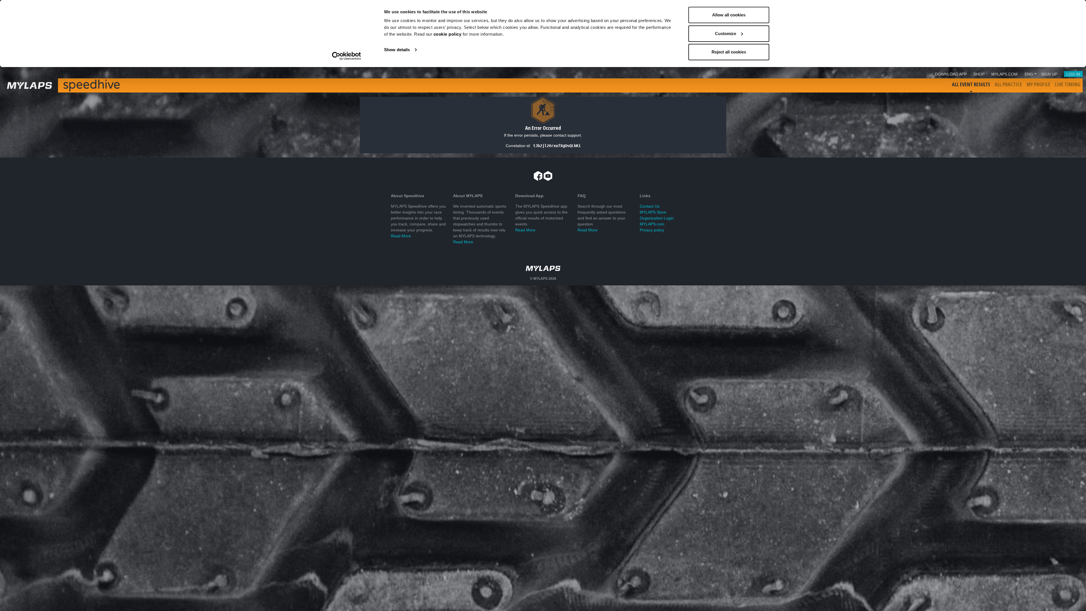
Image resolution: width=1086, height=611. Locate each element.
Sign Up (1049, 74)
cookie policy (448, 34)
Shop (978, 74)
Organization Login (657, 218)
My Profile (1038, 84)
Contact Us (650, 206)
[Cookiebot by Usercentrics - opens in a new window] (346, 56)
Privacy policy (652, 230)
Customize (725, 33)
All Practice (1008, 84)
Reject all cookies (729, 52)
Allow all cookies (728, 14)
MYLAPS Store (653, 212)
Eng (1029, 74)
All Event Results (971, 84)
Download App (951, 74)
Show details (397, 49)
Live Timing (1067, 84)
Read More (401, 236)
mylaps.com (1004, 74)
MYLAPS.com (652, 224)
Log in (1073, 74)
